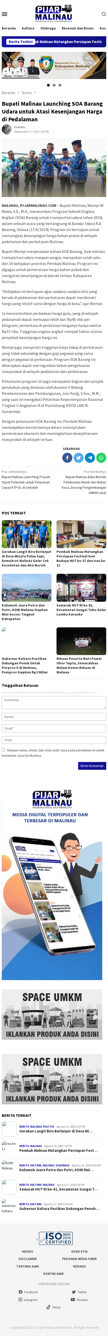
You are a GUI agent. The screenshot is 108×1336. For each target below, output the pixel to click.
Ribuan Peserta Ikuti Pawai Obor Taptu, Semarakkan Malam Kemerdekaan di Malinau (79, 665)
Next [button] (100, 64)
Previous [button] (8, 64)
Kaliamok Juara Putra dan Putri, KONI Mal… (56, 1170)
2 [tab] (54, 85)
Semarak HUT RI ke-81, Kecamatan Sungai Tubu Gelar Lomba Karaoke (81, 610)
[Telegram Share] (90, 458)
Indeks (27, 1251)
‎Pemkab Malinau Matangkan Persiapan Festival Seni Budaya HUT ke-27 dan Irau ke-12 (81, 558)
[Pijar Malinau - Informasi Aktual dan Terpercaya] (54, 13)
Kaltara (35, 1165)
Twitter (82, 1292)
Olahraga (62, 1165)
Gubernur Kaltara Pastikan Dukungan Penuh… (59, 1208)
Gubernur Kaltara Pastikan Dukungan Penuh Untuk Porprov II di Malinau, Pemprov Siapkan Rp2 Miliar (25, 665)
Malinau (36, 1126)
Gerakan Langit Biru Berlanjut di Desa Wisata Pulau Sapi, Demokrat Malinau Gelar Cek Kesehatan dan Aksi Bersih (26, 558)
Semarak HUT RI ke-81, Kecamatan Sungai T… (58, 1189)
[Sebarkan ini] (67, 458)
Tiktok (56, 1307)
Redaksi (79, 1266)
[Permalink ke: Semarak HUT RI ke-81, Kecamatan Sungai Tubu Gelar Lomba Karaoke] (81, 588)
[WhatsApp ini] (101, 458)
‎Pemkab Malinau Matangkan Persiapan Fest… (58, 1150)
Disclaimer (28, 1259)
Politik (48, 1126)
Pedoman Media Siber (79, 1259)
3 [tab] (60, 85)
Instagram (31, 1300)
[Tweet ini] (79, 458)
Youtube (82, 1300)
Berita (24, 1126)
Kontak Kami (53, 1274)
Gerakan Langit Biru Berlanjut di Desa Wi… (55, 1131)
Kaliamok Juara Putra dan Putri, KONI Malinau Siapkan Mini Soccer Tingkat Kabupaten (25, 612)
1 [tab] (48, 85)
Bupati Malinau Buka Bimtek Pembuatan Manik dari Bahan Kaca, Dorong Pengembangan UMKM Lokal (84, 482)
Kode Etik (79, 1251)
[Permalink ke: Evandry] (7, 129)
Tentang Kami (27, 1266)
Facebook (31, 1292)
